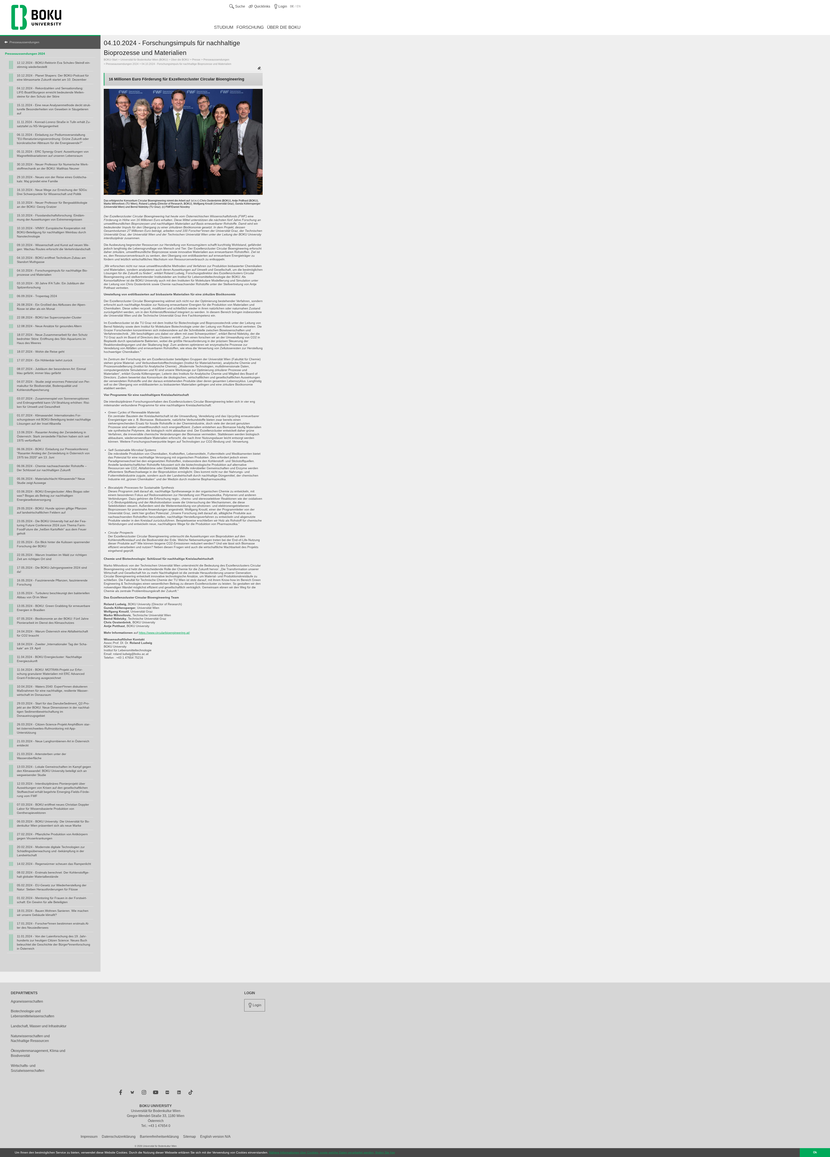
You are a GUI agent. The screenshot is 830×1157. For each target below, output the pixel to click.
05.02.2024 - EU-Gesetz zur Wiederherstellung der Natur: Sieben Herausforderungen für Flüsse (51, 887)
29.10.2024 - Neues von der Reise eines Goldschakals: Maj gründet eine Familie (52, 179)
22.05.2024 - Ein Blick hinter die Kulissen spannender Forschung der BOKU (53, 544)
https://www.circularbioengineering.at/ (164, 632)
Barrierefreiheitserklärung (159, 1136)
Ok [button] (815, 1152)
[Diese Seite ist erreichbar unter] (259, 68)
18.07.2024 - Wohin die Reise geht (40, 351)
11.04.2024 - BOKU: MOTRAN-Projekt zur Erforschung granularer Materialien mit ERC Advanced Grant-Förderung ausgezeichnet (51, 674)
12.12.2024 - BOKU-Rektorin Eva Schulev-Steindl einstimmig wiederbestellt (53, 65)
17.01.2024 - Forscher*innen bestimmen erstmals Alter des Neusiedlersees (53, 925)
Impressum (89, 1136)
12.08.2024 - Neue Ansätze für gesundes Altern (49, 326)
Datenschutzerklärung (119, 1136)
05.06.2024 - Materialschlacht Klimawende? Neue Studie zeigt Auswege (51, 481)
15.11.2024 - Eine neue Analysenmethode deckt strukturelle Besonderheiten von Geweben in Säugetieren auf (54, 109)
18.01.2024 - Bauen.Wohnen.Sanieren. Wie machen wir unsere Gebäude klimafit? (52, 913)
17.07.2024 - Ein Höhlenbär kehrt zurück (44, 360)
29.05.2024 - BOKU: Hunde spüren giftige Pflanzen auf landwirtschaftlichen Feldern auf (52, 510)
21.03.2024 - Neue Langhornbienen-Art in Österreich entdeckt (53, 743)
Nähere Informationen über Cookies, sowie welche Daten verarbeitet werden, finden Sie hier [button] (332, 1152)
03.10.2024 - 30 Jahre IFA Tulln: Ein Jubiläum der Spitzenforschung (51, 285)
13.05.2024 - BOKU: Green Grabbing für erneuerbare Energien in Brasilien (53, 608)
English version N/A (215, 1136)
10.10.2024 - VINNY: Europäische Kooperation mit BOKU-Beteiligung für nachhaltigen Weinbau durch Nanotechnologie (51, 232)
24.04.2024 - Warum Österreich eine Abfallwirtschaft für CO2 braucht (52, 633)
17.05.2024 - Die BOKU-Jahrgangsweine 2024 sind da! (52, 569)
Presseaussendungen (24, 42)
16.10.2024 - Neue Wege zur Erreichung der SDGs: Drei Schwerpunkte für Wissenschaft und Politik (52, 192)
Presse (196, 59)
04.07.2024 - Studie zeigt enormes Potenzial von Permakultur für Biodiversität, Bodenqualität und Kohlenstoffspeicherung (53, 386)
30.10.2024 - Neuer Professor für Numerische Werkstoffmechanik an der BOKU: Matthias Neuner (53, 166)
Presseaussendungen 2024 (25, 53)
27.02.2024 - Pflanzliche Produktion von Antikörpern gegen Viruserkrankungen (52, 836)
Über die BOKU (180, 59)
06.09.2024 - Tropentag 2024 (37, 296)
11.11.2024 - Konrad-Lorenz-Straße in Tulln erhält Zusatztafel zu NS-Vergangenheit (54, 124)
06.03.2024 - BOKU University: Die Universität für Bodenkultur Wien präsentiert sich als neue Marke (53, 823)
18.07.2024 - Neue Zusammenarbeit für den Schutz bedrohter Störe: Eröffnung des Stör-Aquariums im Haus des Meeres (52, 339)
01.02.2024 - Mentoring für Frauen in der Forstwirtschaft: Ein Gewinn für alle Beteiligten (52, 900)
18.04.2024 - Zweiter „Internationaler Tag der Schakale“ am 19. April (52, 646)
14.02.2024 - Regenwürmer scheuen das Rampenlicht (54, 864)
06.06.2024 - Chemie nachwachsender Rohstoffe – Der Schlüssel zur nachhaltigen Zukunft (52, 468)
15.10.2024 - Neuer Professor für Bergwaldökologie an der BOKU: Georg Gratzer (52, 204)
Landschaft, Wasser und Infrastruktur (38, 1026)
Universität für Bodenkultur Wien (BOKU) (144, 59)
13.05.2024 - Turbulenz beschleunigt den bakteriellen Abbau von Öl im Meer (53, 595)
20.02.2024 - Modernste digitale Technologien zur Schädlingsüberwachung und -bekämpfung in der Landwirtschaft (51, 851)
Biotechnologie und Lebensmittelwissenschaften (32, 1013)
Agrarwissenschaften (27, 1001)
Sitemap (189, 1136)
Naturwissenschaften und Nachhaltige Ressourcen (30, 1038)
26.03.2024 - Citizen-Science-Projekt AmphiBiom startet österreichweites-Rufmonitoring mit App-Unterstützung (53, 728)
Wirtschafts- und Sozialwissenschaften (27, 1068)
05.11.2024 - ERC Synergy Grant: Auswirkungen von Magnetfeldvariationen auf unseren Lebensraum (53, 153)
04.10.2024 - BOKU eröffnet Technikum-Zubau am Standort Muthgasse (51, 260)
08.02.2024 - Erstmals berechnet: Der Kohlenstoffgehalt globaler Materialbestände (53, 874)
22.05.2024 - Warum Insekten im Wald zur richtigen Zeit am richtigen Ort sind (52, 557)
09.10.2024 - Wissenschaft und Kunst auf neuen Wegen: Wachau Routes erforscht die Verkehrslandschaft (53, 247)
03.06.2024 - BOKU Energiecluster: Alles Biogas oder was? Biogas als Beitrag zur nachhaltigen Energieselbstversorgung (53, 495)
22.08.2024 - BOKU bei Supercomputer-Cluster (49, 317)
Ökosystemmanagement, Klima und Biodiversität (38, 1053)
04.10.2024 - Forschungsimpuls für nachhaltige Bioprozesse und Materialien (52, 272)
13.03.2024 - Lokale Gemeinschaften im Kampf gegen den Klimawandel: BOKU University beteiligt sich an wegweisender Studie (54, 771)
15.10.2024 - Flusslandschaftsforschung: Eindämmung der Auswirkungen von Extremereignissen (51, 217)
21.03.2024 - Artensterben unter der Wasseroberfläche (41, 756)
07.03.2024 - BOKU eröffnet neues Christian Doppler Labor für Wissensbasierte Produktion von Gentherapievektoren (53, 809)
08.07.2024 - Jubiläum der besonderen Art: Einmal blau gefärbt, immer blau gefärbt (51, 371)
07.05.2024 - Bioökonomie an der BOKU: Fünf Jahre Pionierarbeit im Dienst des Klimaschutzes (53, 620)
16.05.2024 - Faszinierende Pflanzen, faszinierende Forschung (52, 582)
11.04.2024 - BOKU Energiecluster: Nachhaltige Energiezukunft (49, 659)
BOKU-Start (110, 59)
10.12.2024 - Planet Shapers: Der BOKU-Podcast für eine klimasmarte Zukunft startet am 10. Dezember (53, 77)
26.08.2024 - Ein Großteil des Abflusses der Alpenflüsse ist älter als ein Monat (51, 306)
